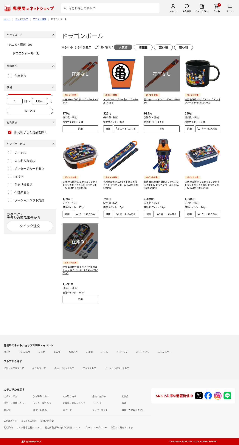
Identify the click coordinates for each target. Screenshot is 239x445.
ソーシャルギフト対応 (29, 200)
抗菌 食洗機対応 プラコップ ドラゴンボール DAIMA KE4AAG (202, 101)
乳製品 (125, 396)
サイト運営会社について (28, 427)
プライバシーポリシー (95, 427)
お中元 (57, 352)
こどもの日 (24, 352)
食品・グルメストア (64, 368)
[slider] (7, 94)
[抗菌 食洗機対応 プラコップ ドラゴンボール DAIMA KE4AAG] (202, 74)
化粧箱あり (21, 192)
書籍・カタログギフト (133, 409)
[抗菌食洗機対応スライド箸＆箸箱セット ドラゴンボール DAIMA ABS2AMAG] (121, 156)
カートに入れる (128, 128)
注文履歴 (186, 11)
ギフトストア (39, 368)
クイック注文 (201, 11)
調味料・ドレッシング (74, 403)
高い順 (163, 47)
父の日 (41, 352)
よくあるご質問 (29, 420)
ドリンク (96, 403)
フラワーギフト (100, 409)
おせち (104, 352)
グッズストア (89, 368)
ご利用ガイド (10, 420)
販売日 (143, 47)
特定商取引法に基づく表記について (63, 427)
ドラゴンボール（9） (27, 53)
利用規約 (8, 427)
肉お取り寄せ (69, 396)
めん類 (7, 409)
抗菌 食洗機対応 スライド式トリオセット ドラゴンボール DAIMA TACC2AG (80, 270)
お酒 (124, 403)
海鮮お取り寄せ (41, 396)
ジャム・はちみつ (42, 403)
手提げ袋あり (23, 184)
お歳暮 (89, 352)
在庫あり (20, 75)
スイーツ (67, 409)
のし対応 (20, 152)
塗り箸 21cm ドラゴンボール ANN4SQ (162, 101)
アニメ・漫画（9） (21, 44)
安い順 (183, 47)
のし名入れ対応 (24, 160)
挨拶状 (18, 176)
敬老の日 (73, 352)
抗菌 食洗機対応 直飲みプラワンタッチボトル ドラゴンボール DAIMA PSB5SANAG (161, 185)
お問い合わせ (47, 420)
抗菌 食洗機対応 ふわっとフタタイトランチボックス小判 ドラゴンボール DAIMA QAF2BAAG (80, 185)
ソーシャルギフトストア (117, 368)
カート (216, 11)
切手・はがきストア (14, 368)
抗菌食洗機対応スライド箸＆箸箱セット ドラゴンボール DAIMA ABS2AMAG (120, 185)
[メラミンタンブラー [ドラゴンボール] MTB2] (121, 74)
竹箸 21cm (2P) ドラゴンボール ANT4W (80, 101)
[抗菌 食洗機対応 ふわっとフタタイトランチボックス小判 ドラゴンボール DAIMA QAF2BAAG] (80, 156)
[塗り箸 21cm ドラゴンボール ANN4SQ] (162, 74)
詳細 (80, 128)
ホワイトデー (164, 352)
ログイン (173, 11)
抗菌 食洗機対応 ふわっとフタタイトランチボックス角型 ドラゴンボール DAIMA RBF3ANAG (202, 185)
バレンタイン (142, 352)
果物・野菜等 (99, 396)
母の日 (7, 352)
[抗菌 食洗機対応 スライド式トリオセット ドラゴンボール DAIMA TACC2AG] (80, 241)
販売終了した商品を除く (30, 132)
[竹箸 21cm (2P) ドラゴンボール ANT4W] (80, 74)
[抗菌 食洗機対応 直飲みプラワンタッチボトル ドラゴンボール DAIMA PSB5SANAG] (162, 156)
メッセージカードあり (29, 168)
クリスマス (122, 352)
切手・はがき (10, 396)
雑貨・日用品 (40, 409)
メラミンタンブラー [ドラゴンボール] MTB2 (120, 101)
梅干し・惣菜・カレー (15, 403)
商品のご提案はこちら (122, 427)
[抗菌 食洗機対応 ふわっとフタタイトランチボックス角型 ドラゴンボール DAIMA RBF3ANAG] (202, 156)
